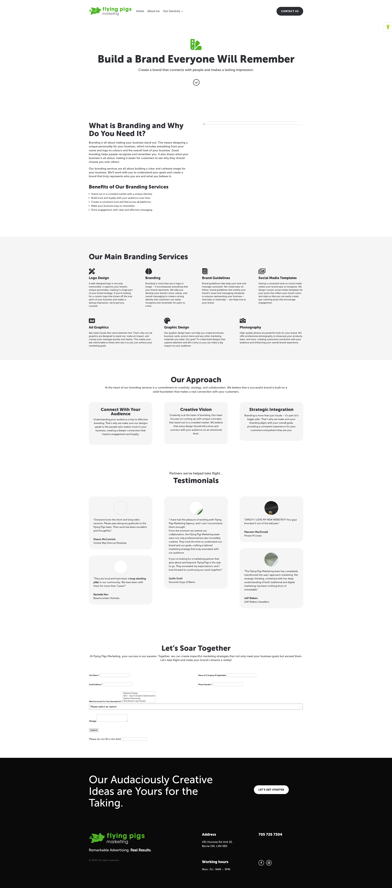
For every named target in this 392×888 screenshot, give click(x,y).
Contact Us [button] (290, 11)
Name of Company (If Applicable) (212, 675)
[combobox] (196, 707)
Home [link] (140, 11)
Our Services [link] (171, 11)
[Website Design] (139, 693)
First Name (94, 675)
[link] (388, 27)
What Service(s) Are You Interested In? (106, 701)
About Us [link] (153, 11)
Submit (93, 730)
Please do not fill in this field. (105, 739)
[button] (261, 863)
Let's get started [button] (271, 789)
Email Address (95, 684)
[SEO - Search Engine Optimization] (139, 695)
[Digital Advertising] (139, 698)
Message (92, 721)
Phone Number (205, 684)
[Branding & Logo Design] (139, 701)
